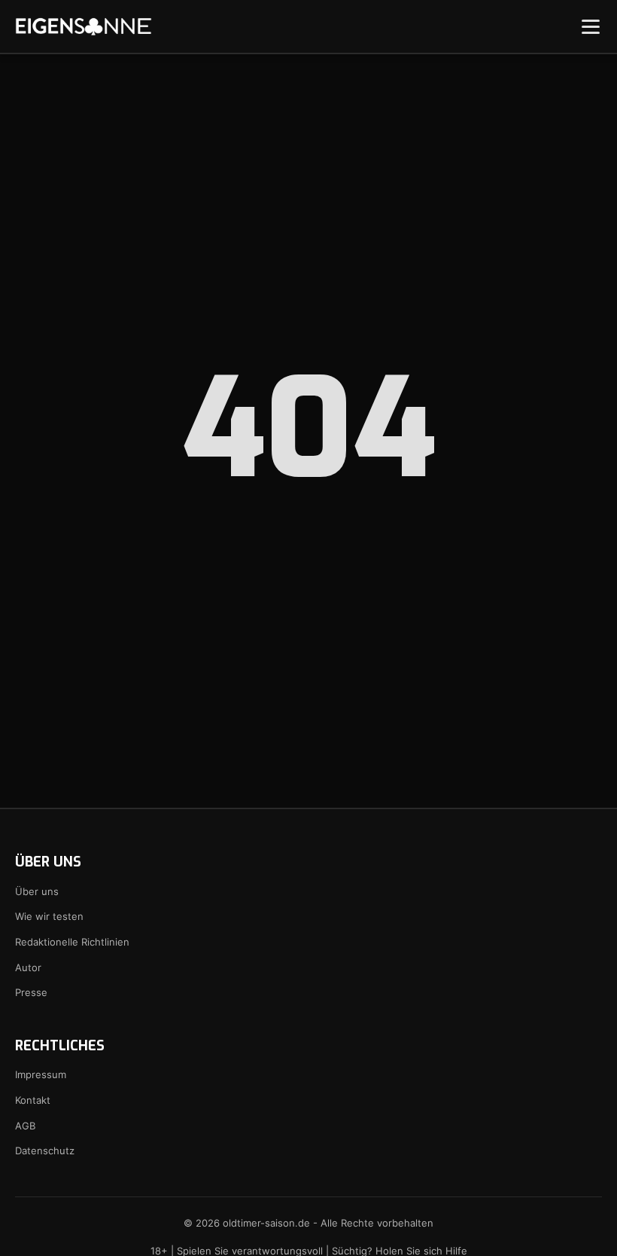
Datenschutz (44, 1150)
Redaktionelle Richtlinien (72, 942)
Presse (31, 992)
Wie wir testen (49, 916)
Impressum (40, 1074)
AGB (25, 1126)
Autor (28, 967)
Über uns (37, 891)
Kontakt (32, 1100)
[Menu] (590, 26)
